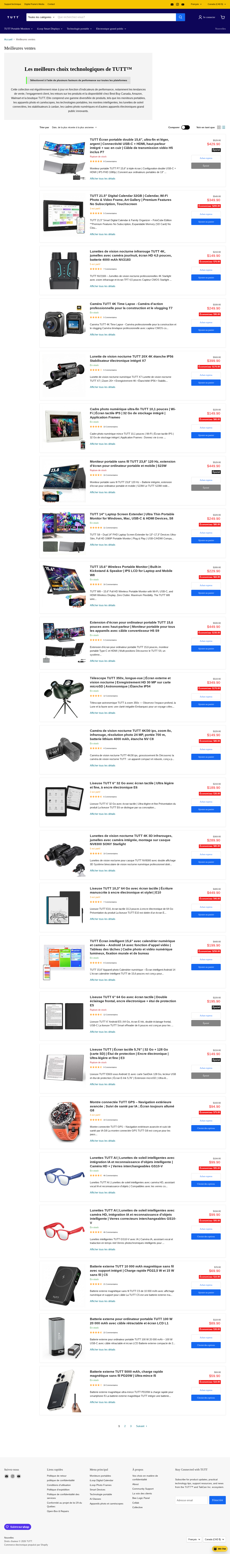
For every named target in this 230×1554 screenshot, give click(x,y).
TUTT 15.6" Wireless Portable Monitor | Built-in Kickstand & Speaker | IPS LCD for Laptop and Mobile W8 (131, 571)
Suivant (140, 1426)
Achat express (206, 158)
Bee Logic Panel (141, 1498)
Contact (51, 4)
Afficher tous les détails (102, 178)
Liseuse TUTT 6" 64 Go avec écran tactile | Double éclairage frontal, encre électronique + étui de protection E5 (133, 1001)
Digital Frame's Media (34, 4)
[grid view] (219, 127)
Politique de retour (57, 1475)
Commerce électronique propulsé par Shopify (26, 1545)
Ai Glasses (95, 1499)
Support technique (12, 4)
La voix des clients (142, 1493)
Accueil (8, 39)
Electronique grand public (110, 28)
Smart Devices (97, 1489)
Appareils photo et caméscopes (106, 1503)
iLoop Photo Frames (100, 1485)
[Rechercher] (180, 17)
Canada (215, 4)
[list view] (223, 127)
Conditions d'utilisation (59, 1485)
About (135, 1484)
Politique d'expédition (58, 1489)
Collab (135, 1502)
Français (195, 4)
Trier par (44, 127)
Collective (137, 1507)
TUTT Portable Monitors (17, 28)
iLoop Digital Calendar (101, 1480)
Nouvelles (220, 28)
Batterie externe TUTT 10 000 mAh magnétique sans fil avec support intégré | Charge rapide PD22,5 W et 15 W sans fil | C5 (132, 1270)
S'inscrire (217, 1500)
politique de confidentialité (61, 1480)
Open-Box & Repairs (58, 1511)
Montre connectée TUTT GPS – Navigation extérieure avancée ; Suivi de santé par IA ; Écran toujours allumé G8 (132, 1106)
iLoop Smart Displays (48, 28)
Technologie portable (78, 28)
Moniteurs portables (100, 1475)
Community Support (143, 1488)
